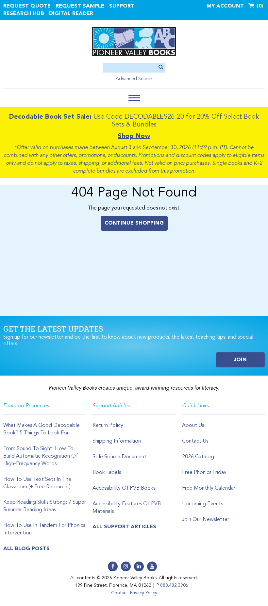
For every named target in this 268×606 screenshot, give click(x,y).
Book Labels (106, 472)
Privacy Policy (143, 593)
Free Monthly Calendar (208, 488)
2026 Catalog (198, 457)
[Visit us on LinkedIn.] (139, 566)
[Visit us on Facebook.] (113, 566)
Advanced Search (134, 78)
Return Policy (107, 425)
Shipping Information (116, 441)
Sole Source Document (119, 457)
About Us (193, 425)
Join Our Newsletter (205, 519)
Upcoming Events (202, 504)
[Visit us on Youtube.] (152, 566)
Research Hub (23, 13)
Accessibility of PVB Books (123, 488)
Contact (119, 593)
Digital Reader (71, 13)
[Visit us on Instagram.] (126, 566)
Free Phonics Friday (204, 472)
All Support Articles (124, 527)
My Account (225, 6)
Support (121, 6)
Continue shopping (134, 223)
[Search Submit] (161, 67)
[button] (134, 98)
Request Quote (27, 6)
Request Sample (80, 6)
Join (240, 359)
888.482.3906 (174, 585)
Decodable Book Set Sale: (50, 117)
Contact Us (195, 441)
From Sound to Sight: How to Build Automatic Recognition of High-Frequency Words (40, 456)
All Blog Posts (26, 548)
